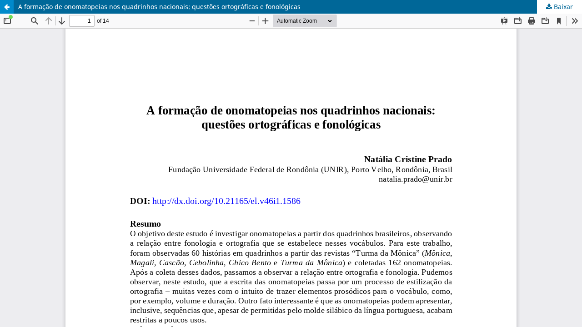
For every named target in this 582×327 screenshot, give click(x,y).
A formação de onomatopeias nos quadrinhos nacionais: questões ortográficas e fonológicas (159, 6)
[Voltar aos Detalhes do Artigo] (7, 7)
